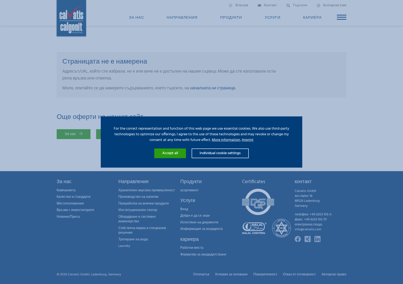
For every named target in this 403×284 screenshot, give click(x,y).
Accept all (170, 153)
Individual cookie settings (220, 153)
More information (226, 140)
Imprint (248, 140)
